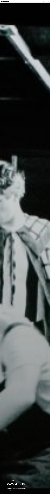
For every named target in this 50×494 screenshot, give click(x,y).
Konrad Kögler (22, 488)
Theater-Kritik (10, 480)
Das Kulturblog (5, 1)
